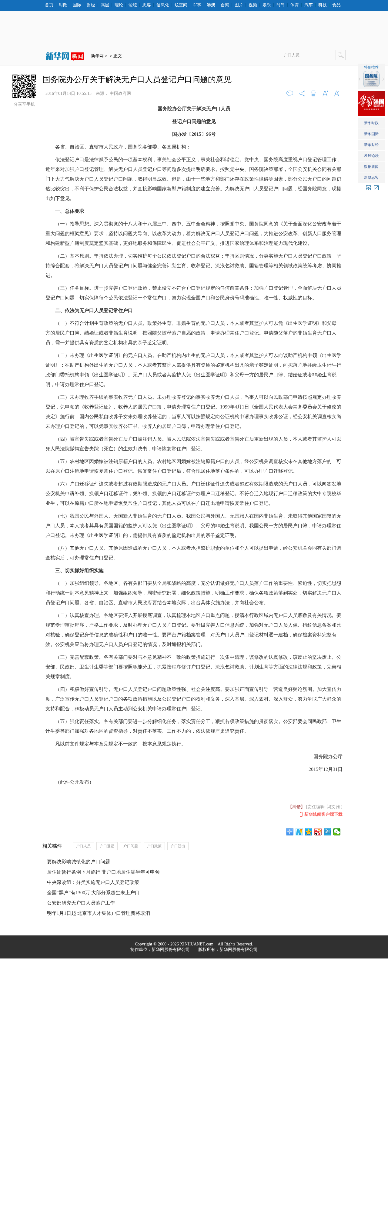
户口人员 (83, 846)
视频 (253, 5)
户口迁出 (178, 846)
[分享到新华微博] (299, 831)
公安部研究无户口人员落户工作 (81, 902)
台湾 (225, 5)
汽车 (308, 5)
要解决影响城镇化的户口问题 (78, 861)
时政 (63, 5)
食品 (336, 5)
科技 (322, 5)
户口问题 (130, 846)
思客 (146, 5)
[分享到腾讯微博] (327, 831)
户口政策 (154, 846)
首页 (49, 5)
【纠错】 (296, 807)
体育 (294, 5)
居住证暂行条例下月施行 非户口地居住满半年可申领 (103, 872)
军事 (197, 5)
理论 (119, 5)
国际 (77, 5)
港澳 (211, 5)
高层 (105, 5)
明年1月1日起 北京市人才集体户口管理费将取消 (98, 913)
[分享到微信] (337, 831)
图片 (239, 5)
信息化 (162, 5)
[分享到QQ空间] (309, 831)
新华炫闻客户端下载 (323, 814)
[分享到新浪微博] (318, 831)
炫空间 (181, 5)
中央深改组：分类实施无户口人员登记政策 (93, 882)
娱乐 (267, 5)
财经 (91, 5)
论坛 (133, 5)
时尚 (280, 5)
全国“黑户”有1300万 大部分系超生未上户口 (93, 892)
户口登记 (107, 846)
